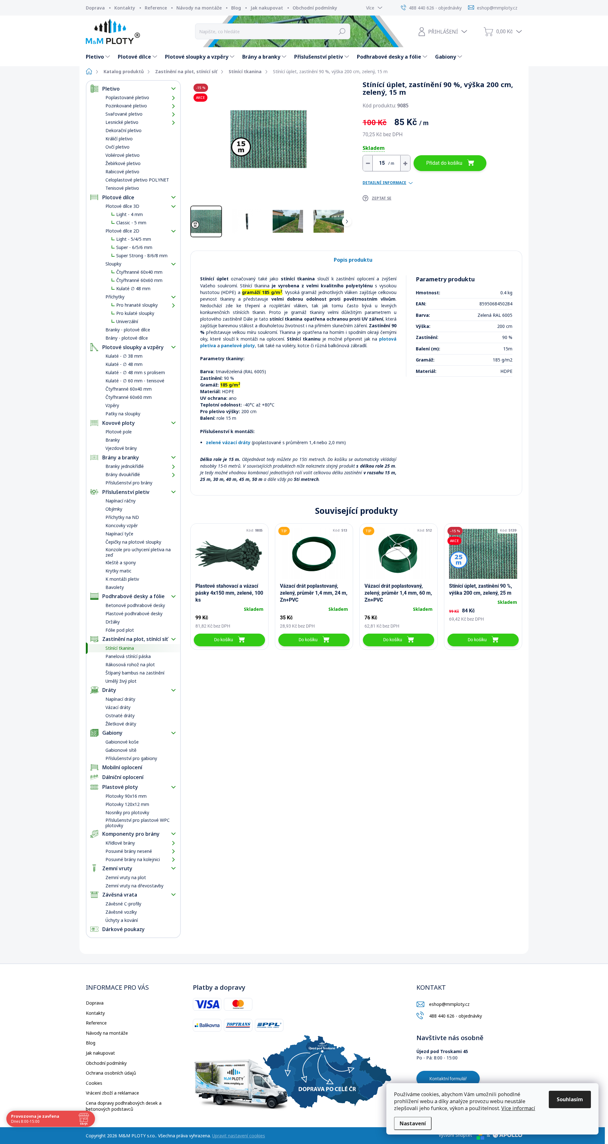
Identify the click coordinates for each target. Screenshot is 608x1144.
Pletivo (111, 88)
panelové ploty (238, 345)
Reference (156, 8)
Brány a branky (120, 457)
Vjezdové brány (121, 448)
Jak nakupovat (266, 8)
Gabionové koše (122, 742)
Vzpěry (112, 405)
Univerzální (127, 321)
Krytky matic (118, 571)
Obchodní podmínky (315, 8)
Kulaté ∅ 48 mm (133, 288)
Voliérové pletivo (122, 155)
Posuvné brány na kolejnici (132, 859)
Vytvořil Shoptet (455, 1135)
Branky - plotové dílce (127, 330)
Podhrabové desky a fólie (133, 596)
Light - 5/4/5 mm (133, 239)
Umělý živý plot (120, 681)
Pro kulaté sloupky (135, 313)
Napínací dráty (120, 699)
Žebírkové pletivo (123, 163)
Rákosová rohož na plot (130, 664)
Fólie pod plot (119, 630)
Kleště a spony (120, 562)
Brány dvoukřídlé (122, 474)
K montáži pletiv (122, 579)
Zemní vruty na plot (125, 877)
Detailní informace (384, 182)
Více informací (518, 1108)
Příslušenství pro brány (128, 483)
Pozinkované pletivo (126, 106)
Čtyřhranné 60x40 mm (139, 272)
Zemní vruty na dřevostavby (134, 886)
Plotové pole (118, 432)
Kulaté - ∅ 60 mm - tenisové (134, 381)
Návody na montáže (199, 8)
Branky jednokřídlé (124, 466)
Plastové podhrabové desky (133, 613)
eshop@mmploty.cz (449, 1004)
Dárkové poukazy (123, 929)
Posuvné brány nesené (128, 851)
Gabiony (112, 732)
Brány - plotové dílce (126, 338)
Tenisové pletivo (122, 188)
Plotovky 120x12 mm (127, 804)
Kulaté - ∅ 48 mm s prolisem (135, 372)
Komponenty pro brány (131, 833)
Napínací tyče (119, 534)
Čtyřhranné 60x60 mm (139, 280)
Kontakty (124, 8)
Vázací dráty (117, 707)
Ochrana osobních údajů (111, 1073)
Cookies (94, 1083)
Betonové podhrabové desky (135, 605)
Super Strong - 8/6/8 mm (142, 255)
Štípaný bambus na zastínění (134, 673)
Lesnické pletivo (121, 122)
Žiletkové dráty (120, 724)
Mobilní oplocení (122, 767)
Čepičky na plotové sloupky (133, 542)
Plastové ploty (120, 786)
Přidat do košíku (444, 163)
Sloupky (113, 264)
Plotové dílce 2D (122, 231)
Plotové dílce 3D (122, 206)
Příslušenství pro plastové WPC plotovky (137, 822)
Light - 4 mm (129, 214)
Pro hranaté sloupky (137, 305)
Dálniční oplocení (122, 777)
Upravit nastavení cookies (238, 1136)
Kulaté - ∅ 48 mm (123, 364)
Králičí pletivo (119, 139)
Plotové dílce (118, 197)
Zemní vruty (117, 868)
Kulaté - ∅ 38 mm (123, 356)
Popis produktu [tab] (353, 259)
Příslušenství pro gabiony (131, 758)
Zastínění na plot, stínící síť (135, 639)
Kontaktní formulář (448, 1078)
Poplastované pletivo (127, 97)
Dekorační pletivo (123, 130)
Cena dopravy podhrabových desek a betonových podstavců (124, 1106)
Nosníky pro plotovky (127, 812)
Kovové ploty (118, 422)
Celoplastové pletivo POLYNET (137, 180)
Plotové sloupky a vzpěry (133, 347)
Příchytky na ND (122, 517)
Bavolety (114, 587)
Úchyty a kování (121, 920)
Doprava (95, 8)
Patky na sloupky (122, 414)
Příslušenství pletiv (125, 492)
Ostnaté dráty (120, 716)
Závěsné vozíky (121, 912)
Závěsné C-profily (123, 904)
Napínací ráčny (120, 501)
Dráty (109, 690)
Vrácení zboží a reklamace (112, 1093)
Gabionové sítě (120, 750)
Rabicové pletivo (122, 172)
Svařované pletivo (123, 114)
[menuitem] (98, 56)
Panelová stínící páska (128, 656)
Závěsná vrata (119, 894)
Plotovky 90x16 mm (126, 796)
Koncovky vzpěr (121, 525)
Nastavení (413, 1123)
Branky (112, 440)
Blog (236, 8)
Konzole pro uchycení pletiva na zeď (138, 552)
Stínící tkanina (119, 648)
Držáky (112, 622)
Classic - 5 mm (131, 223)
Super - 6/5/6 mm (134, 247)
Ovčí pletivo (117, 147)
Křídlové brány (120, 843)
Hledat (342, 31)
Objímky (113, 509)
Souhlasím (570, 1099)
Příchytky (114, 297)
